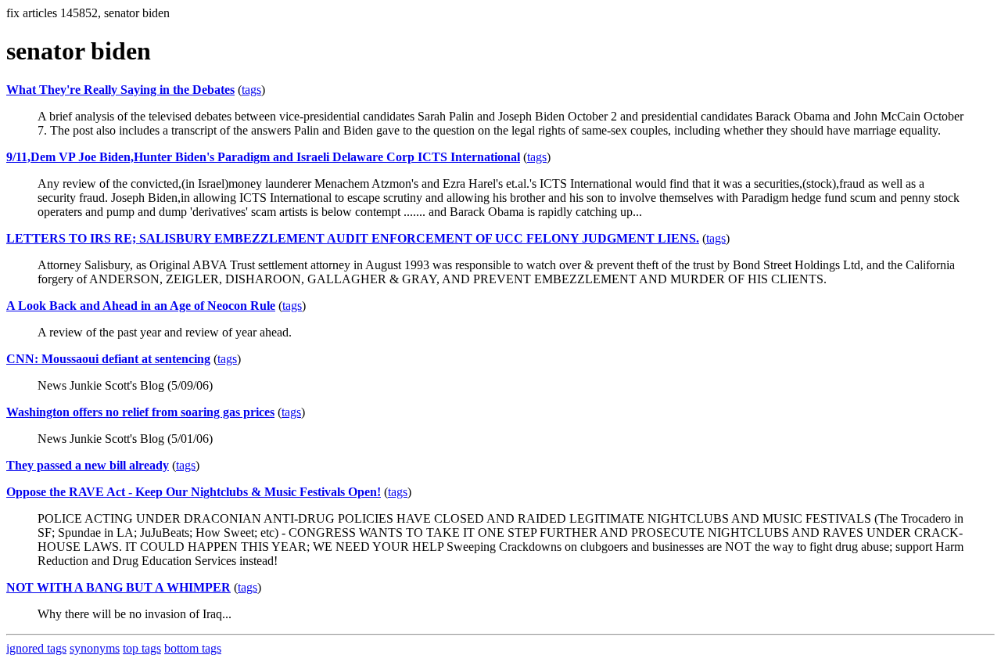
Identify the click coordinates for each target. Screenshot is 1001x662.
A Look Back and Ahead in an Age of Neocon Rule (140, 305)
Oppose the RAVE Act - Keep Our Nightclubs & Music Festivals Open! (193, 491)
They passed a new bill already (87, 465)
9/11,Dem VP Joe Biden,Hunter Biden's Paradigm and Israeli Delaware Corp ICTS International (263, 157)
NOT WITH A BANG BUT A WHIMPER (118, 587)
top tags (142, 648)
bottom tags (192, 648)
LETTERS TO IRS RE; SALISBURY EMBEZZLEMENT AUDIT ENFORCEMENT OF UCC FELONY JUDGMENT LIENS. (352, 238)
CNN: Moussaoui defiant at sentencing (108, 358)
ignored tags (36, 648)
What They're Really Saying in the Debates (120, 89)
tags (251, 89)
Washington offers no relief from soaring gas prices (140, 412)
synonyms (95, 648)
